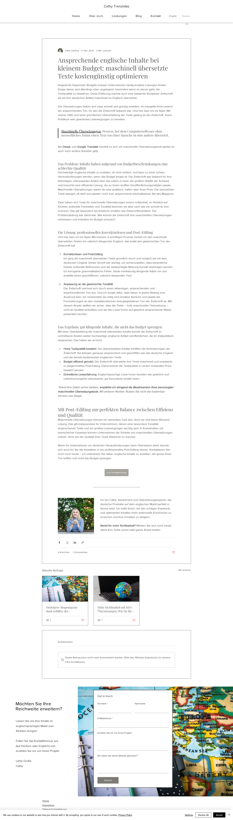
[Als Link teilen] (82, 542)
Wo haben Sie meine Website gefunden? (118, 755)
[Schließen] (229, 814)
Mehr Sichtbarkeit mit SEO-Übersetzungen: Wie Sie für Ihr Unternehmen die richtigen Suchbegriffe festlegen (115, 609)
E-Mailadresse (105, 718)
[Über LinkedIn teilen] (74, 542)
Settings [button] (189, 815)
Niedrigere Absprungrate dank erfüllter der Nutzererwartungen (62, 609)
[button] (186, 24)
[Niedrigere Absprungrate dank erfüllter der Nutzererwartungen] (65, 589)
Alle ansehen (184, 570)
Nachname (140, 703)
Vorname (102, 703)
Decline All (203, 815)
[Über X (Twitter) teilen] (67, 542)
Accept (219, 815)
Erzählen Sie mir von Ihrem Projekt (115, 733)
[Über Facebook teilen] (59, 542)
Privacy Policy (125, 815)
